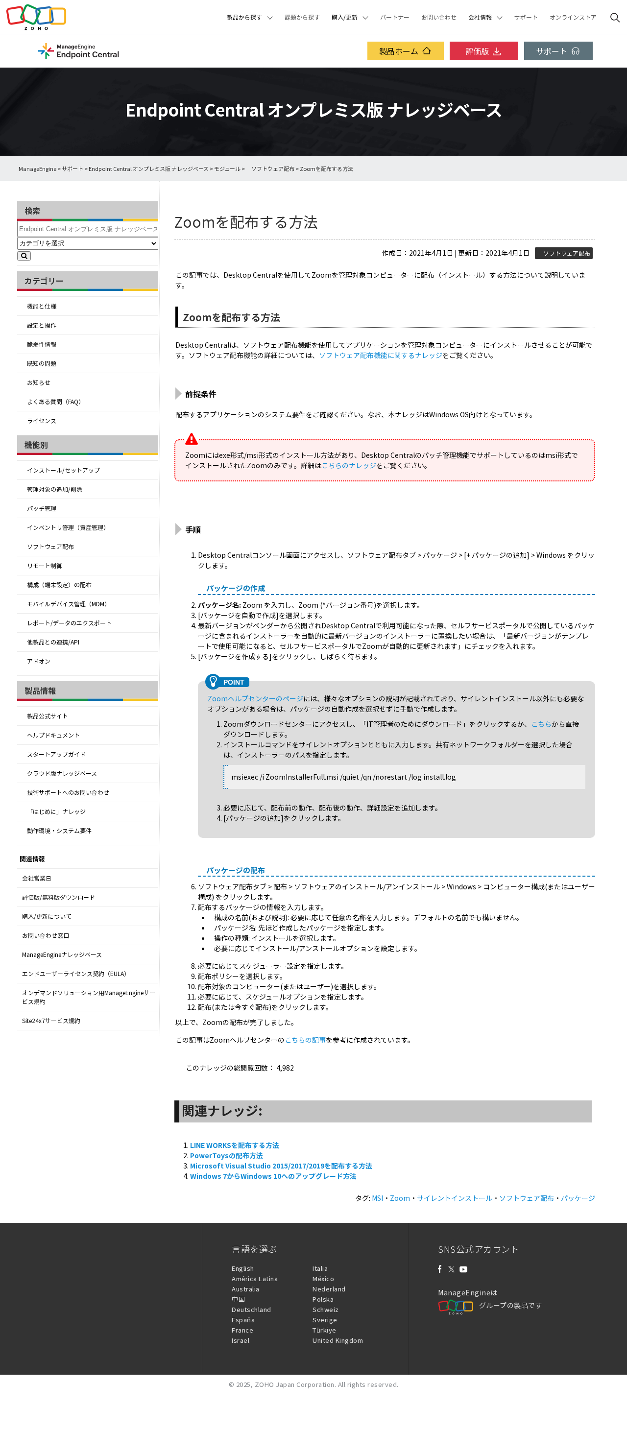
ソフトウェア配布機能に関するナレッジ (380, 355)
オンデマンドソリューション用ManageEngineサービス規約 (88, 997)
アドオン (38, 661)
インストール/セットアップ (63, 470)
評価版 (477, 51)
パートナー (395, 17)
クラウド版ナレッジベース (62, 773)
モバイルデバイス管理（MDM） (68, 603)
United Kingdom (338, 1340)
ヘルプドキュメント (53, 735)
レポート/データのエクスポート (69, 623)
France (242, 1330)
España (243, 1319)
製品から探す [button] (244, 17)
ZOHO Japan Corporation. (296, 1384)
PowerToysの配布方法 (226, 1155)
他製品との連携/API (53, 642)
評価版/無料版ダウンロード (58, 897)
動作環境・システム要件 (59, 830)
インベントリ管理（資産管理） (68, 527)
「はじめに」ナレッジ (56, 811)
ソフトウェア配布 (270, 169)
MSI (377, 1198)
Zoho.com (36, 17)
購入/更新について (47, 916)
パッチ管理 (41, 508)
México (323, 1278)
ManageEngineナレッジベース (62, 954)
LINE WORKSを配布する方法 (234, 1145)
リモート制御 (44, 565)
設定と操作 (41, 325)
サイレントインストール (454, 1198)
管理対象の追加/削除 (54, 489)
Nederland (329, 1288)
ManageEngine (37, 169)
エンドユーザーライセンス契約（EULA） (76, 973)
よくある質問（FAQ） (55, 401)
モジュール (227, 169)
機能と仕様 (41, 306)
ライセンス (41, 420)
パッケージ (578, 1198)
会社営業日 (36, 878)
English (243, 1268)
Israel (240, 1340)
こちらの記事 (305, 1040)
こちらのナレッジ (348, 465)
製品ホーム (398, 51)
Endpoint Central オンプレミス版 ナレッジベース (149, 169)
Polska (323, 1299)
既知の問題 (41, 363)
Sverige (325, 1319)
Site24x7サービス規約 (51, 1020)
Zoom (400, 1198)
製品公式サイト (47, 716)
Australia (246, 1288)
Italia (320, 1268)
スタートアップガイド (56, 754)
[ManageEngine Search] (615, 17)
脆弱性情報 (41, 344)
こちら (541, 724)
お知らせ (38, 382)
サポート (526, 17)
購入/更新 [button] (345, 17)
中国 (238, 1299)
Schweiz (326, 1309)
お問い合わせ (439, 17)
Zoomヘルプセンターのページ (255, 698)
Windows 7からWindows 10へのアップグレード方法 (273, 1176)
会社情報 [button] (480, 17)
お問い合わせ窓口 (45, 935)
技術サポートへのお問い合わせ (68, 792)
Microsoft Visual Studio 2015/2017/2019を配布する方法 (281, 1165)
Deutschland (251, 1309)
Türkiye (325, 1330)
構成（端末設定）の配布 (59, 584)
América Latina (255, 1278)
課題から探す (302, 17)
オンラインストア (573, 17)
